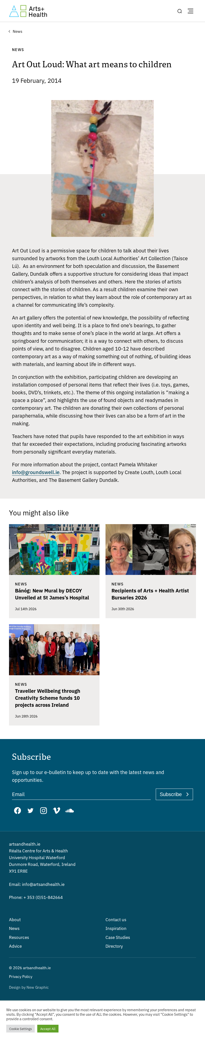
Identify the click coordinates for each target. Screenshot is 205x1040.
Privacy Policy (20, 976)
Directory (114, 946)
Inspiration (116, 928)
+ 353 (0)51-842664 (36, 897)
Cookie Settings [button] (20, 1028)
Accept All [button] (48, 1028)
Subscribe (171, 794)
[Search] (179, 11)
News (14, 928)
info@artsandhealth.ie (36, 884)
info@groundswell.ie (36, 471)
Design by (29, 987)
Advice (15, 946)
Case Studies (118, 937)
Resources (19, 937)
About (15, 919)
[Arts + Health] (28, 11)
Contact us (116, 919)
